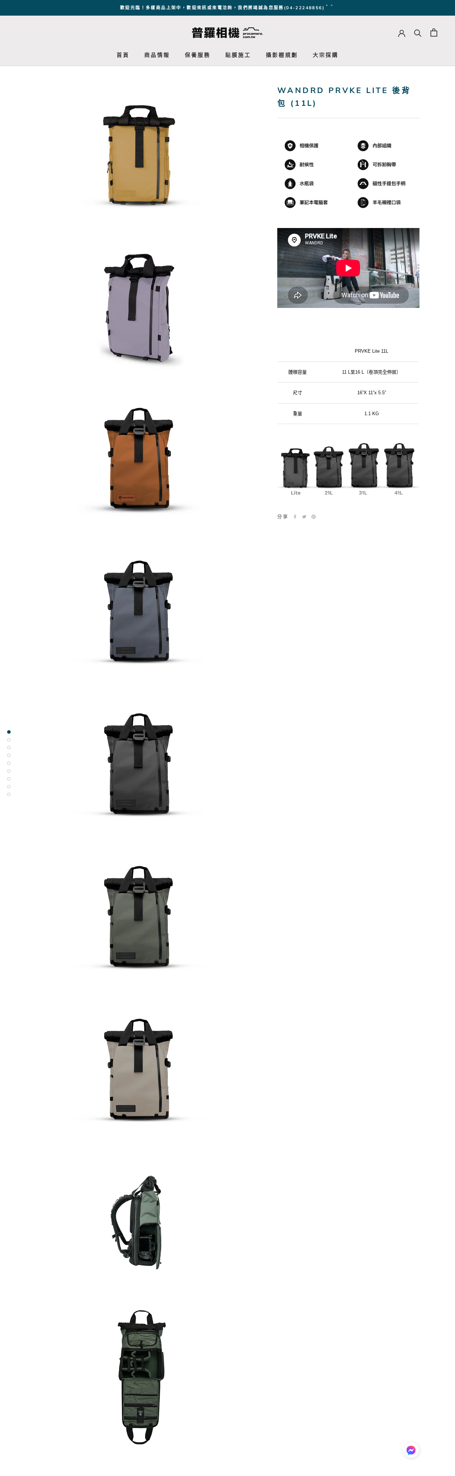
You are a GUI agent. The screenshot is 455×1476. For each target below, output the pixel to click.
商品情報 (157, 54)
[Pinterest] (313, 517)
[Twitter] (304, 517)
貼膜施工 (238, 54)
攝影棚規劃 (282, 54)
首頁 (123, 54)
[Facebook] (295, 517)
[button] (411, 1451)
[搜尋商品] (418, 32)
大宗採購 (325, 54)
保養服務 (197, 54)
